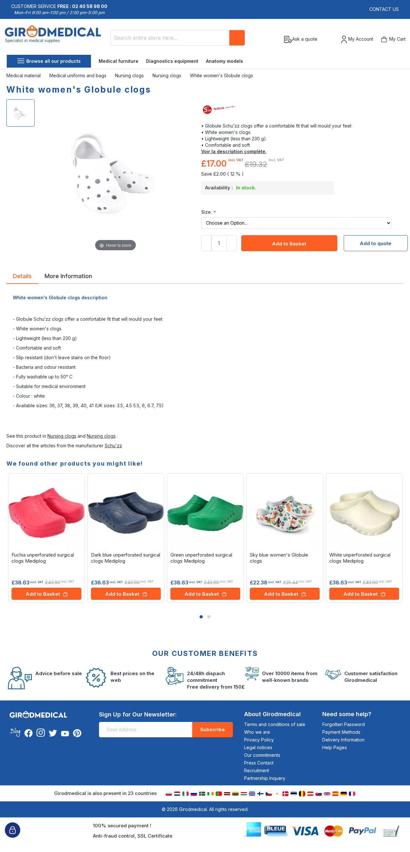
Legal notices (258, 747)
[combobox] (178, 37)
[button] (201, 617)
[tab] (22, 277)
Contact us (384, 9)
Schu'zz (113, 445)
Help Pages (334, 747)
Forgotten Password (343, 724)
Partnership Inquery (264, 778)
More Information (68, 275)
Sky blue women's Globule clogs (279, 558)
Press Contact (259, 762)
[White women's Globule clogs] (20, 113)
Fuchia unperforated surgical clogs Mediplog (43, 558)
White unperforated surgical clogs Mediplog (359, 558)
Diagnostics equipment (172, 61)
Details (22, 275)
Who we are (257, 732)
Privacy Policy (259, 739)
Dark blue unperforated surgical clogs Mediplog (125, 558)
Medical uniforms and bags (78, 75)
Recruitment (256, 770)
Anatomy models (224, 61)
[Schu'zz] (302, 110)
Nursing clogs (130, 75)
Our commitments (262, 755)
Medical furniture (118, 61)
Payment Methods (341, 732)
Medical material (24, 75)
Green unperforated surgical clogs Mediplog (201, 558)
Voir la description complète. (233, 151)
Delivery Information (343, 739)
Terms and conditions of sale (274, 724)
